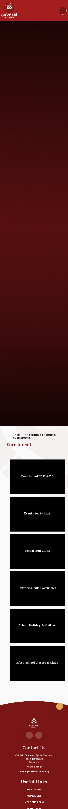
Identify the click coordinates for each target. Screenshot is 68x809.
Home (17, 435)
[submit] (63, 11)
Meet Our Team (34, 802)
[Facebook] (29, 735)
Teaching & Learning (40, 435)
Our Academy (34, 789)
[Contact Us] (38, 735)
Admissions (34, 795)
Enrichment (22, 438)
